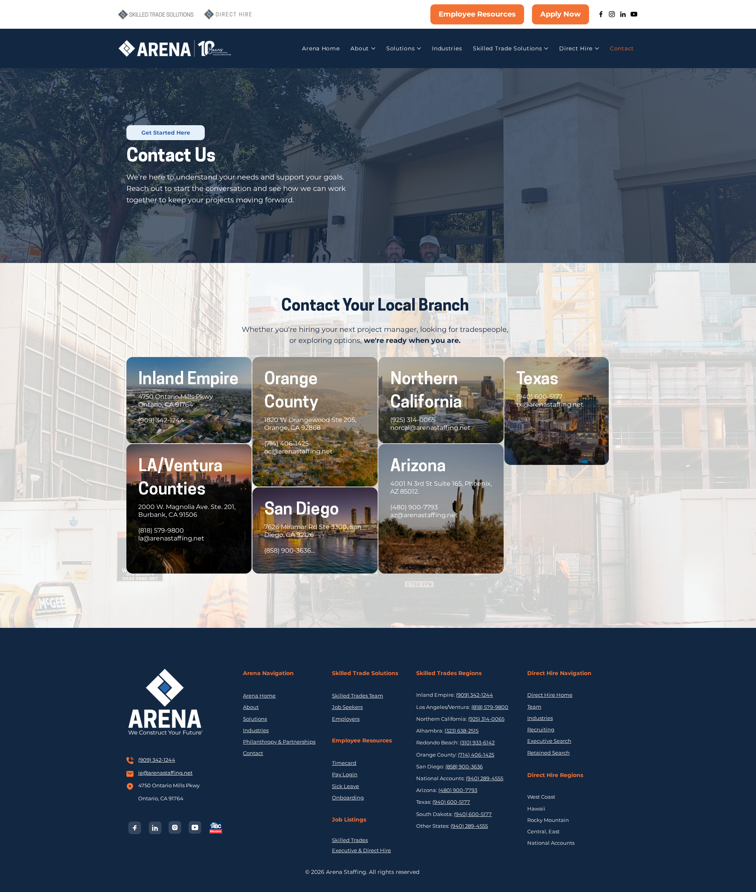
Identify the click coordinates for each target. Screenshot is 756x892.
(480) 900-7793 (457, 790)
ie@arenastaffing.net (165, 773)
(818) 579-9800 (489, 707)
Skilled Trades (350, 840)
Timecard (344, 763)
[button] (165, 132)
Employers (345, 719)
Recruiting (540, 729)
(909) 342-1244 (156, 760)
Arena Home (259, 695)
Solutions (255, 719)
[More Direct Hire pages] (597, 48)
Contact (253, 753)
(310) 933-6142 (477, 742)
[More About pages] (373, 48)
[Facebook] (601, 14)
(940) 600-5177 (451, 802)
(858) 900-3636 (464, 766)
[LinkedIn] (623, 14)
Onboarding (348, 797)
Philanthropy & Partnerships (279, 741)
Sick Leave (345, 786)
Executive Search (549, 741)
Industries (256, 730)
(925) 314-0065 (486, 719)
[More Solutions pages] (419, 48)
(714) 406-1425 (476, 754)
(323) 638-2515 (461, 730)
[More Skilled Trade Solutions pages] (546, 48)
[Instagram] (612, 14)
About (251, 707)
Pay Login (345, 774)
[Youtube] (634, 14)
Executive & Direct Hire (361, 850)
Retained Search (548, 753)
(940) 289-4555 (484, 778)
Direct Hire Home (550, 695)
